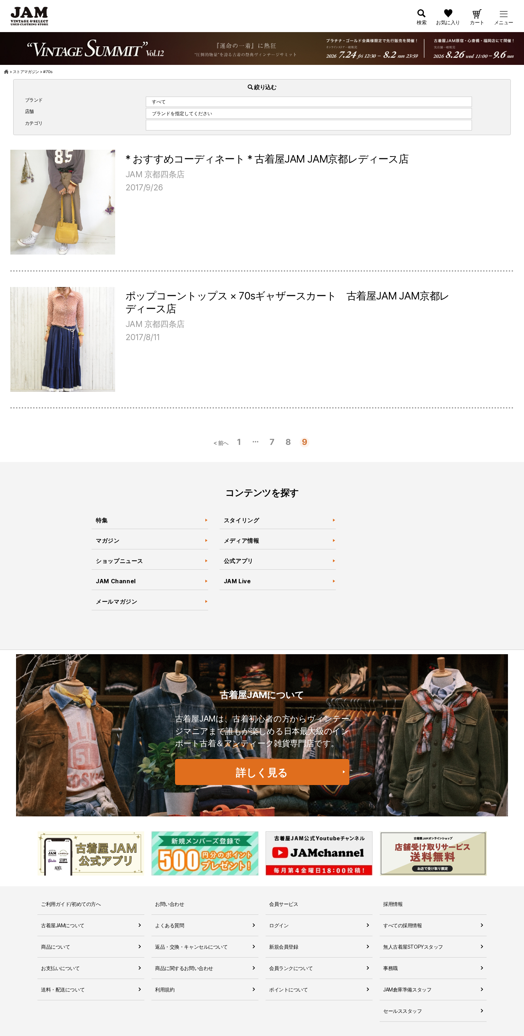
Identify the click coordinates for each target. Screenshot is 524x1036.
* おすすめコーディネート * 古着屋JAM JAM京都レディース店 (267, 159)
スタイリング (242, 520)
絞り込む (265, 87)
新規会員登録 (283, 947)
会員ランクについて (291, 968)
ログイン (278, 925)
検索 (421, 22)
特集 (102, 520)
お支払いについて (60, 968)
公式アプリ (238, 560)
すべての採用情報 (402, 925)
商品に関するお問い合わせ (184, 968)
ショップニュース (119, 560)
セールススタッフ (402, 1011)
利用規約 (164, 989)
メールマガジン (116, 601)
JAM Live (237, 581)
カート (477, 22)
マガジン (108, 540)
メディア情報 (242, 540)
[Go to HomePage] (6, 71)
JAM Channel (116, 581)
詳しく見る (262, 772)
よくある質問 (169, 925)
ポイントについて (288, 989)
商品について (55, 947)
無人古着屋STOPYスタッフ (413, 947)
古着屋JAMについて (62, 925)
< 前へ (221, 443)
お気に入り (448, 22)
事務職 (390, 968)
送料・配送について (62, 989)
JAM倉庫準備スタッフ (407, 989)
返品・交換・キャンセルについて (191, 947)
